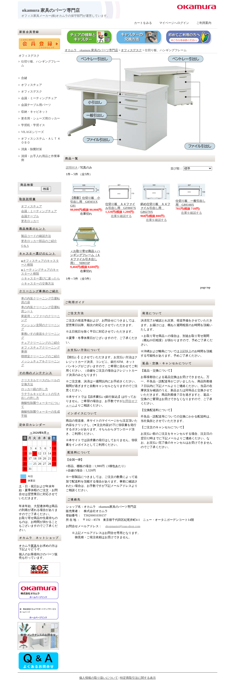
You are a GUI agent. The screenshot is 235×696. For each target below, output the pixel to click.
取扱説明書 (27, 199)
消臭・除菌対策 (31, 149)
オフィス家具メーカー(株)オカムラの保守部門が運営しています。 (64, 15)
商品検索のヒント (32, 228)
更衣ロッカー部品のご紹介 (39, 241)
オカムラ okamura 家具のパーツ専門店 (91, 50)
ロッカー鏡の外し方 (34, 389)
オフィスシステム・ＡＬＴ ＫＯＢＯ (41, 140)
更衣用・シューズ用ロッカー (40, 118)
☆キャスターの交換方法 (37, 283)
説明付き (72, 167)
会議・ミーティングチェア (39, 98)
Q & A (25, 246)
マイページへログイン (174, 23)
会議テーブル (30, 216)
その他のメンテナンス (35, 373)
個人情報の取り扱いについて (98, 677)
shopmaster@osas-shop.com (122, 526)
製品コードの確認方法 (36, 236)
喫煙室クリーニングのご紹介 (40, 356)
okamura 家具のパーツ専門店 (49, 10)
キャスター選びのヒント (37, 253)
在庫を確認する (121, 216)
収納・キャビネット (34, 111)
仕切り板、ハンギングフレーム (40, 63)
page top (205, 287)
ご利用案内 (203, 23)
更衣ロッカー (30, 221)
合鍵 (24, 78)
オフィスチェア (31, 85)
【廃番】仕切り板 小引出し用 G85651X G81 (85, 202)
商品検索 (27, 184)
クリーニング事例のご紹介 (39, 291)
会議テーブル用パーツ (36, 105)
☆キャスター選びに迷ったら (40, 278)
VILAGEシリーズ (32, 132)
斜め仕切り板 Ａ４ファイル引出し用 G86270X (155, 208)
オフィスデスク (29, 55)
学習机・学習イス (33, 125)
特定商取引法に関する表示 (138, 677)
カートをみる (143, 23)
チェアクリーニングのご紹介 (40, 342)
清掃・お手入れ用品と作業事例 (40, 158)
